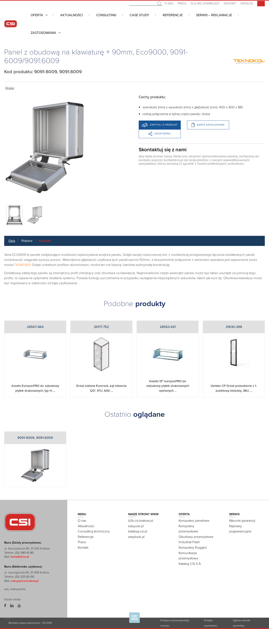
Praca (182, 3)
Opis (11, 241)
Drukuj (9, 88)
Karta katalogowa (211, 124)
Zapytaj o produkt (164, 124)
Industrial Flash (189, 542)
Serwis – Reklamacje (214, 15)
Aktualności (71, 15)
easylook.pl (136, 537)
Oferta (37, 15)
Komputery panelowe (194, 521)
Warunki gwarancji (242, 521)
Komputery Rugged (193, 547)
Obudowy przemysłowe (196, 537)
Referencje (173, 15)
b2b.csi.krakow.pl (140, 521)
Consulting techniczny (94, 531)
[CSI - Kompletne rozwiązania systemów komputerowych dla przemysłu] (20, 522)
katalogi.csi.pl (137, 531)
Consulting (106, 15)
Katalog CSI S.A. (190, 564)
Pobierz (27, 241)
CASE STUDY (139, 15)
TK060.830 (22, 265)
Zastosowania (43, 33)
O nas (169, 3)
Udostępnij (162, 133)
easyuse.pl (136, 526)
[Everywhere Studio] (134, 622)
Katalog (247, 3)
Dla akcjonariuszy (205, 3)
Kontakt (230, 3)
